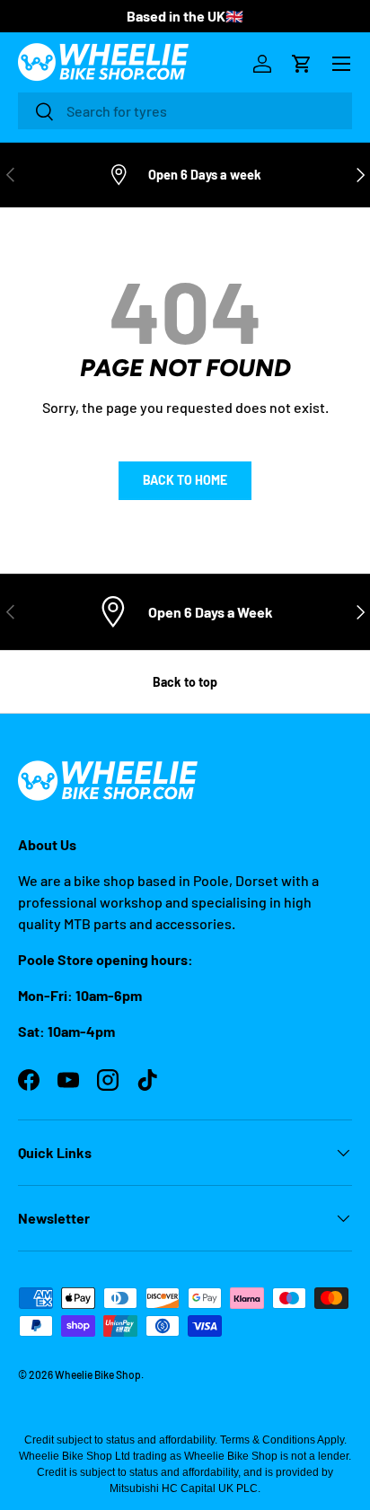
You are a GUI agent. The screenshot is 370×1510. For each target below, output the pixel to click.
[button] (302, 63)
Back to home (185, 479)
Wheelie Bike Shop (98, 1374)
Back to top (185, 681)
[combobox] (185, 110)
